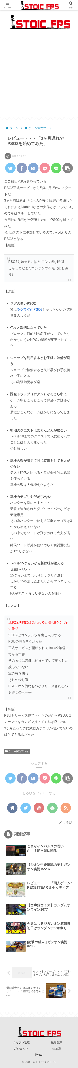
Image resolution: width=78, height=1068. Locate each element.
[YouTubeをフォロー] (39, 808)
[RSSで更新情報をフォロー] (66, 808)
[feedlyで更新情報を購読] (52, 808)
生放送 (56, 1048)
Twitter (39, 1054)
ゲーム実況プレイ (19, 751)
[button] (69, 621)
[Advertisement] (39, 78)
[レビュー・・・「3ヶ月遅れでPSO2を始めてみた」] (33, 168)
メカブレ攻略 (21, 1042)
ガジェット (21, 1048)
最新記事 (57, 1042)
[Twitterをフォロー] (25, 808)
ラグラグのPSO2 (29, 309)
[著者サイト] (12, 808)
